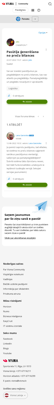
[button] (46, 50)
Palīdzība (39, 10)
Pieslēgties (20, 10)
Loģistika (13, 88)
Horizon (7, 306)
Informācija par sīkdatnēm (16, 288)
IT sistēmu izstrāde (12, 326)
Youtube (7, 353)
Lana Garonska (34, 143)
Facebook (8, 338)
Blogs (6, 348)
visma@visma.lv (18, 380)
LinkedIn (7, 343)
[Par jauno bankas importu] (43, 116)
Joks (30, 60)
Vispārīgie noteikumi (13, 274)
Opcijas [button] (42, 32)
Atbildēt (29, 101)
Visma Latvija (16, 395)
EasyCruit (7, 321)
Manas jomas (33, 10)
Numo (6, 311)
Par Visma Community (14, 269)
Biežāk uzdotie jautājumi (15, 284)
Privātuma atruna (11, 293)
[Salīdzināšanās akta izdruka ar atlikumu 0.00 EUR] (38, 116)
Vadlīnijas (7, 279)
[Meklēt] (50, 4)
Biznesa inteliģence (12, 316)
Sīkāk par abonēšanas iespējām (20, 238)
